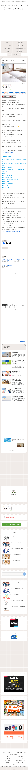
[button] (24, 574)
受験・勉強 (5, 305)
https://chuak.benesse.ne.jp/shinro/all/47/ (11, 231)
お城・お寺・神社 (7, 758)
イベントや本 (7, 760)
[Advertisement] (14, 26)
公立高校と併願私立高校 (7, 265)
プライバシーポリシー (20, 762)
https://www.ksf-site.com (7, 152)
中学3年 (10, 305)
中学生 (15, 305)
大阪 (4, 306)
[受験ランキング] (12, 96)
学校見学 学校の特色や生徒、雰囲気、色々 (7, 259)
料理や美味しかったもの (21, 760)
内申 (19, 305)
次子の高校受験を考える (19, 259)
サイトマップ (14, 764)
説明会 (8, 306)
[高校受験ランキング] (5, 96)
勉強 (23, 305)
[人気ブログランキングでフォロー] (11, 524)
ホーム (7, 756)
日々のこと (20, 758)
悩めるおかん (14, 494)
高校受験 (12, 306)
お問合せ (7, 762)
